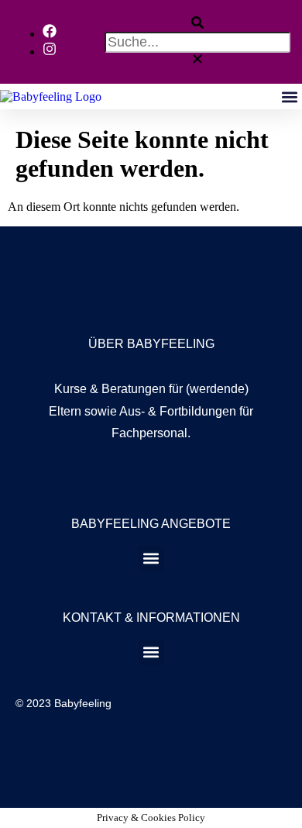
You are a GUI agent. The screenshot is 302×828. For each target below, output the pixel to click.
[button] (197, 24)
